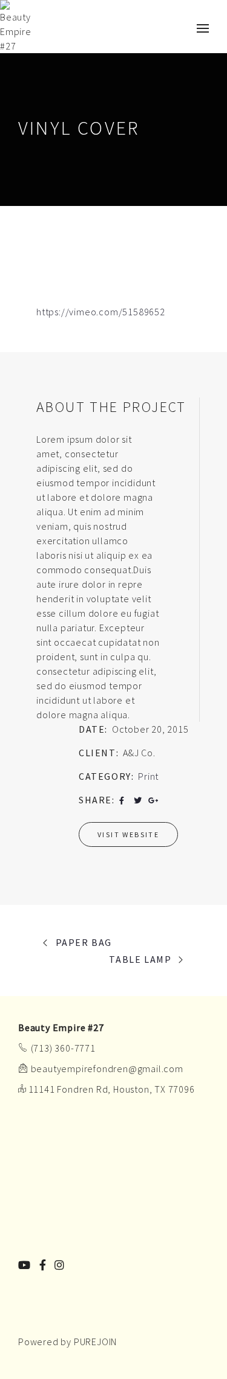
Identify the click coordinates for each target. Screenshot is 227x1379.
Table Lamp (140, 959)
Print (148, 776)
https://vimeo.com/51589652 (100, 312)
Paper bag (84, 942)
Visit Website (128, 834)
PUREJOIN (95, 1342)
